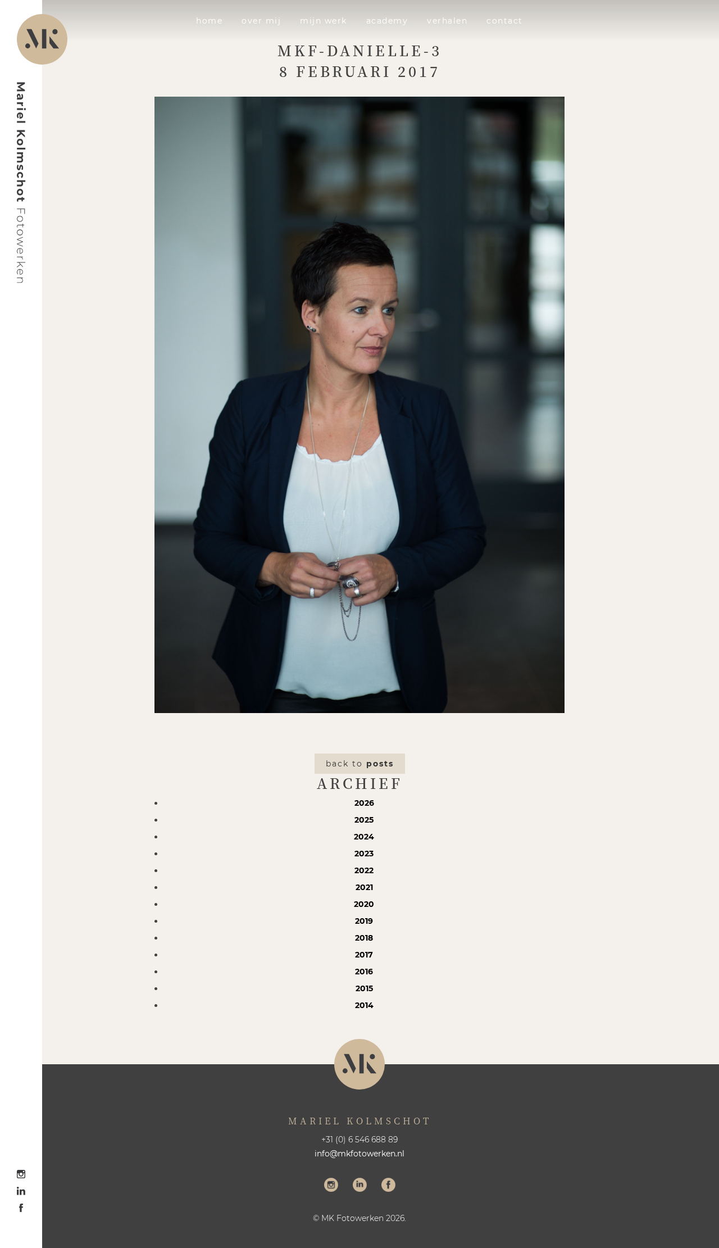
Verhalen (447, 21)
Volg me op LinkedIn (360, 1186)
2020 (364, 904)
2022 (364, 870)
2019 (364, 921)
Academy (387, 21)
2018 (364, 938)
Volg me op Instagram (331, 1186)
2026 (364, 803)
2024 (364, 837)
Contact (504, 21)
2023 (364, 853)
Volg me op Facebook (388, 1186)
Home (209, 21)
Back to (360, 764)
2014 (364, 1005)
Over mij (261, 21)
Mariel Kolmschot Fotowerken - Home (21, 182)
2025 (364, 820)
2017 (364, 955)
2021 (364, 887)
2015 (364, 988)
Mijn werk (323, 21)
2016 (364, 971)
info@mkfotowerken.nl (359, 1154)
